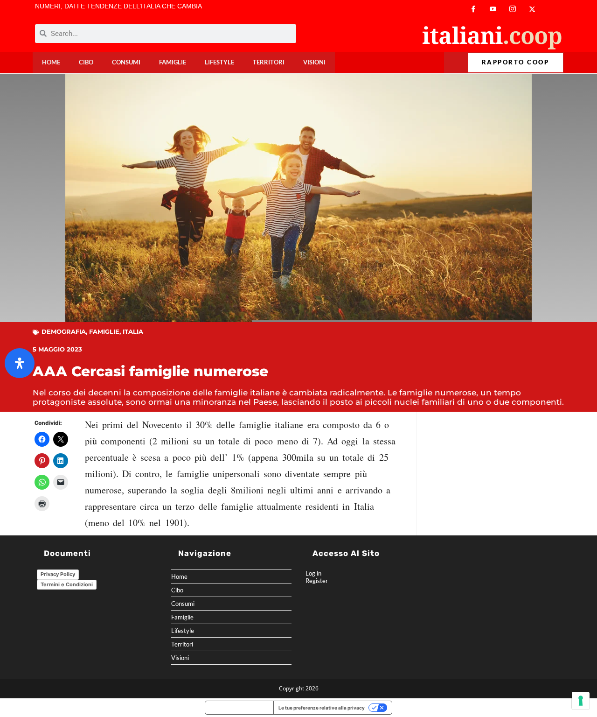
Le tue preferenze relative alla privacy (321, 707)
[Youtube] (493, 9)
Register (316, 580)
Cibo (86, 62)
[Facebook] (473, 9)
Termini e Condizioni (67, 584)
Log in (313, 573)
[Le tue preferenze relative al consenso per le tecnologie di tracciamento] (581, 701)
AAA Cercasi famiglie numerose (150, 371)
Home (51, 62)
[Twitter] (532, 9)
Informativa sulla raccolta (239, 707)
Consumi (126, 62)
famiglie (104, 331)
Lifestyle (219, 62)
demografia (64, 331)
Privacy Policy (58, 574)
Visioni (314, 62)
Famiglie (172, 62)
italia (133, 331)
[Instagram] (512, 9)
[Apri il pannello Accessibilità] (20, 363)
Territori (269, 62)
